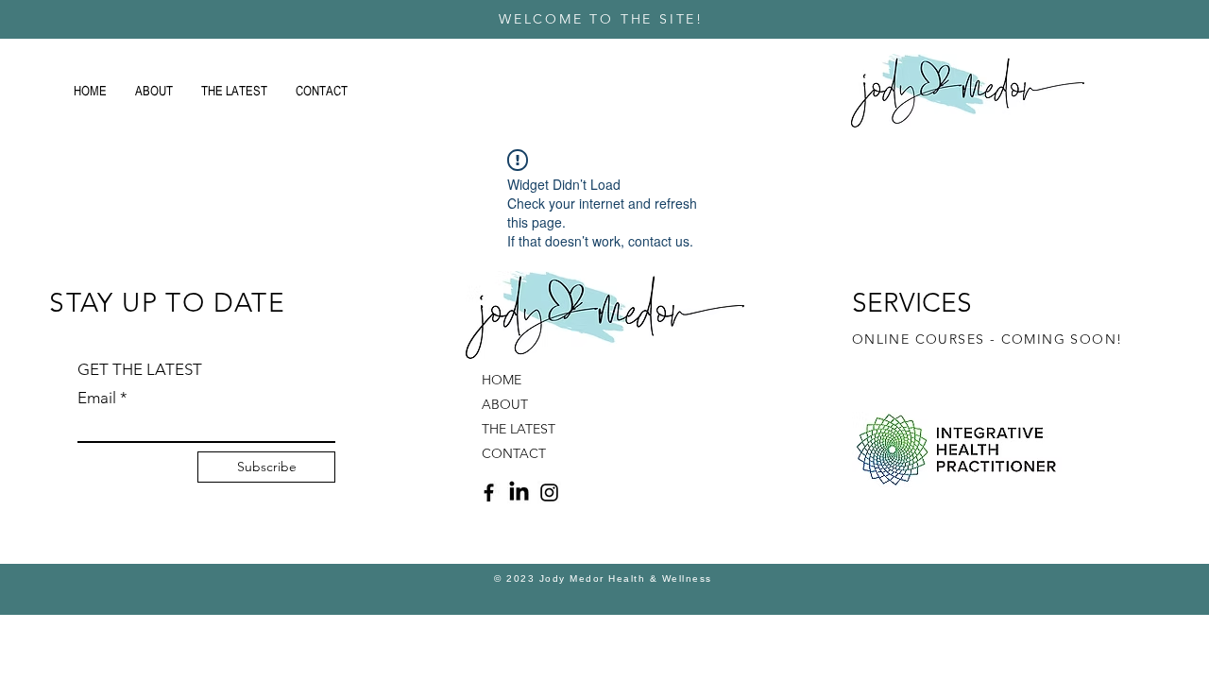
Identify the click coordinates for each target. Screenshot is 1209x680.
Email (96, 398)
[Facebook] (489, 492)
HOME (501, 379)
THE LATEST (518, 428)
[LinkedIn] (519, 492)
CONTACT (514, 453)
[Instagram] (549, 492)
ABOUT (505, 404)
